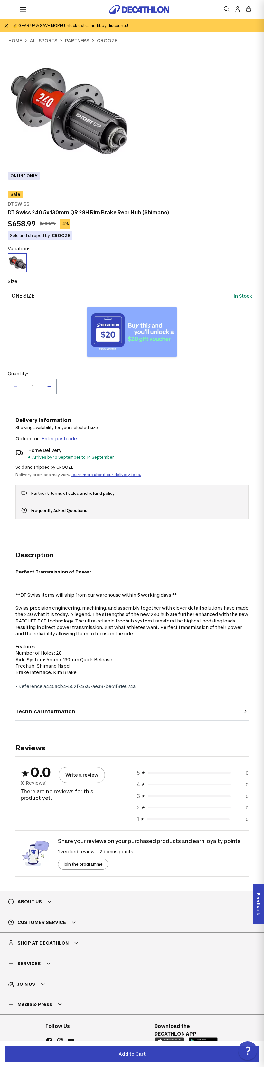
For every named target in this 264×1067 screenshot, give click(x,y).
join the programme (83, 864)
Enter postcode (59, 438)
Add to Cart (132, 1054)
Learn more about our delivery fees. (106, 474)
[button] (247, 1050)
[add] (49, 386)
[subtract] (15, 386)
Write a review (81, 775)
